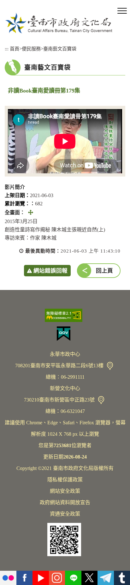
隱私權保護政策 (65, 479)
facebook (24, 578)
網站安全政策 (65, 491)
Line (73, 578)
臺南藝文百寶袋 (59, 48)
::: (7, 48)
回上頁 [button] (104, 270)
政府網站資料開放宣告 (65, 502)
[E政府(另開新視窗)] (65, 333)
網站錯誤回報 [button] (50, 270)
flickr (8, 578)
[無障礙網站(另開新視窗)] (65, 315)
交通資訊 (110, 366)
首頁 (14, 48)
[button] (122, 11)
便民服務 (31, 48)
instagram (57, 578)
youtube (40, 578)
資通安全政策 (65, 514)
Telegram (106, 578)
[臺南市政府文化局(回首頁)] (58, 23)
